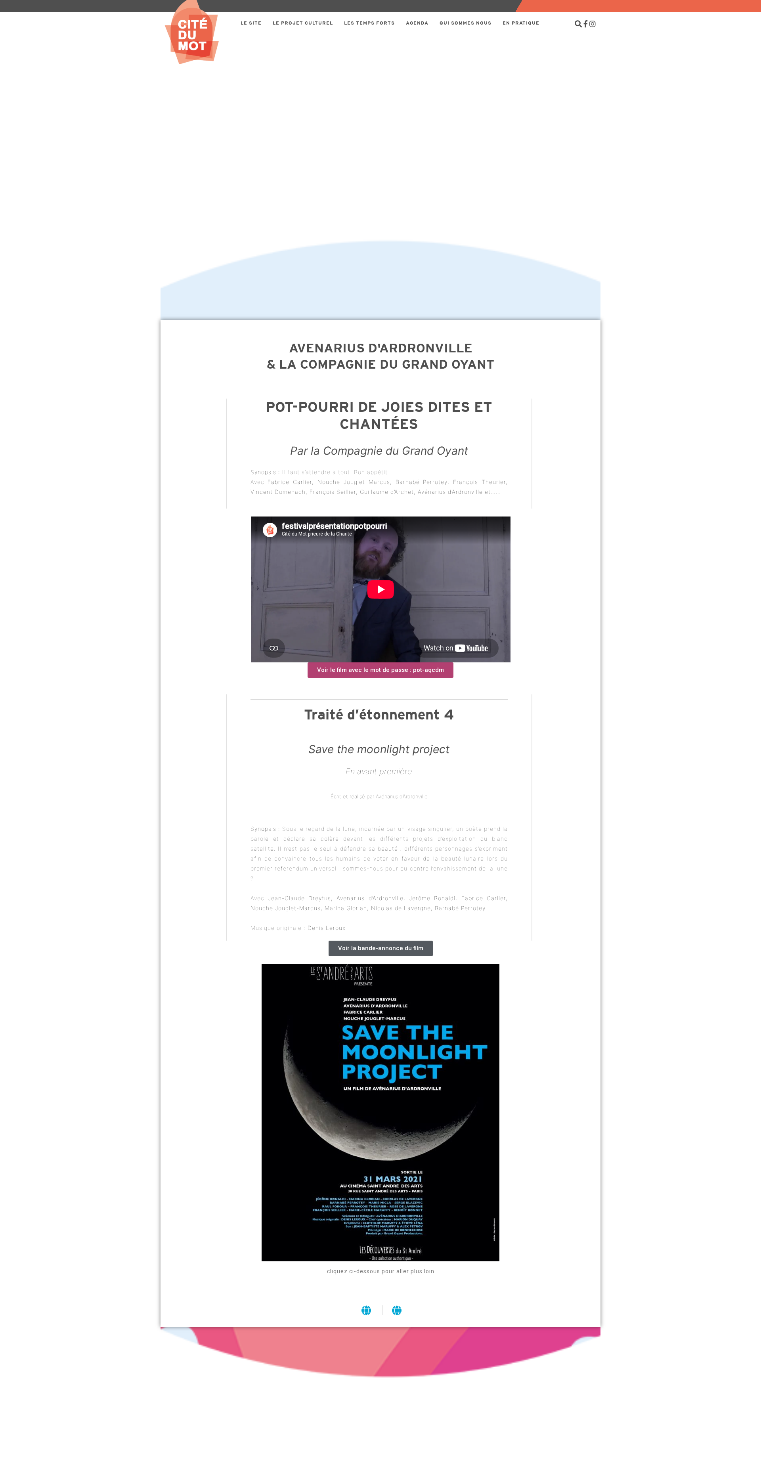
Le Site (251, 23)
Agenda (417, 23)
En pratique (521, 23)
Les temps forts (369, 23)
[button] (380, 670)
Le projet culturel (303, 23)
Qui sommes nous (465, 23)
